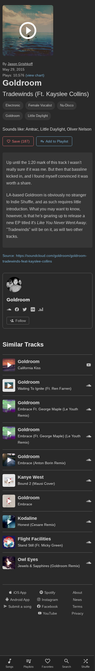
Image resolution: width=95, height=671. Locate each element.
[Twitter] (24, 310)
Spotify (49, 592)
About (77, 592)
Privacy (77, 613)
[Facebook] (16, 310)
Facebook (50, 606)
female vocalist (40, 105)
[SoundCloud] (9, 310)
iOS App (19, 592)
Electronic (13, 105)
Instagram (50, 600)
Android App (20, 600)
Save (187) (21, 141)
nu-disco (66, 105)
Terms (77, 606)
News (77, 600)
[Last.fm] (32, 310)
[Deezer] (40, 310)
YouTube (50, 613)
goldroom (13, 116)
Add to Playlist (57, 141)
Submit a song (19, 606)
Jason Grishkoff (20, 64)
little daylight (38, 116)
